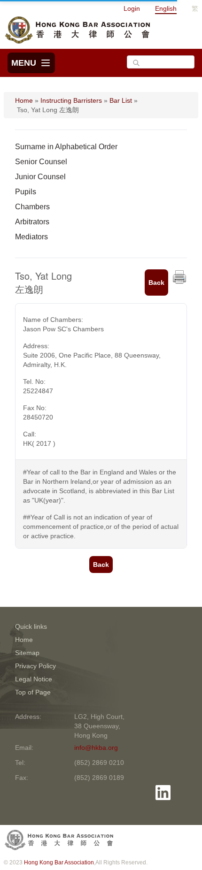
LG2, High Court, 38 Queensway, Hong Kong (99, 726)
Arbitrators (32, 222)
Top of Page (33, 692)
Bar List (120, 100)
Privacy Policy (35, 666)
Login (132, 8)
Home (24, 100)
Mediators (31, 237)
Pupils (25, 192)
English (166, 8)
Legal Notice (33, 679)
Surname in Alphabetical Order (66, 147)
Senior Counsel (41, 162)
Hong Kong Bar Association (59, 862)
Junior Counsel (40, 177)
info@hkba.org (96, 747)
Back (156, 282)
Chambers (32, 207)
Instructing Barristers (71, 100)
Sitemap (27, 652)
